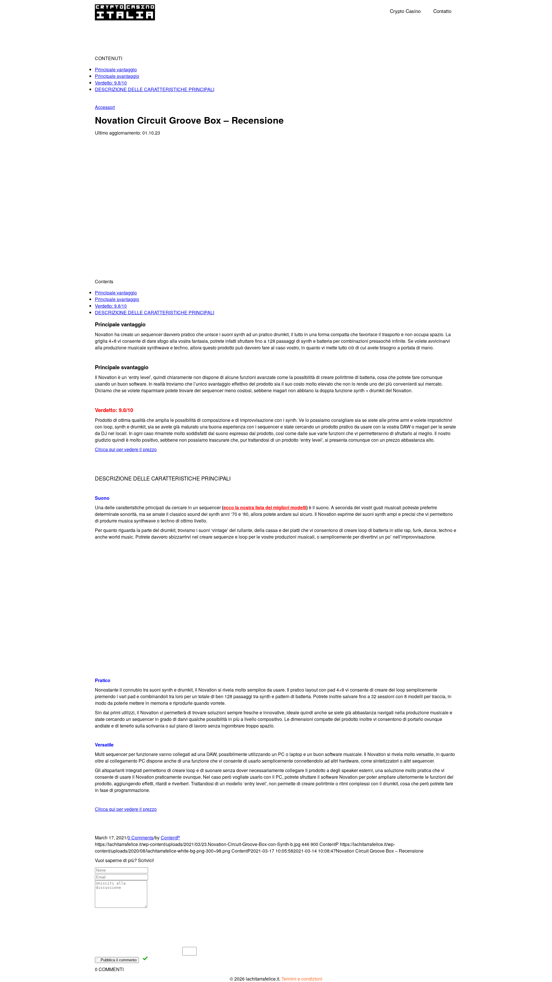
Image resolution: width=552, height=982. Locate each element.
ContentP (170, 837)
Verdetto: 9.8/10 (111, 82)
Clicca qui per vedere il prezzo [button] (126, 449)
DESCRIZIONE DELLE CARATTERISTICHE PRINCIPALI (154, 89)
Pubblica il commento (119, 960)
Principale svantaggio (117, 76)
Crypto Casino (405, 10)
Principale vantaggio (116, 69)
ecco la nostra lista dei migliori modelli (264, 507)
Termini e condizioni (301, 978)
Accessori (105, 107)
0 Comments (141, 837)
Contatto (442, 10)
